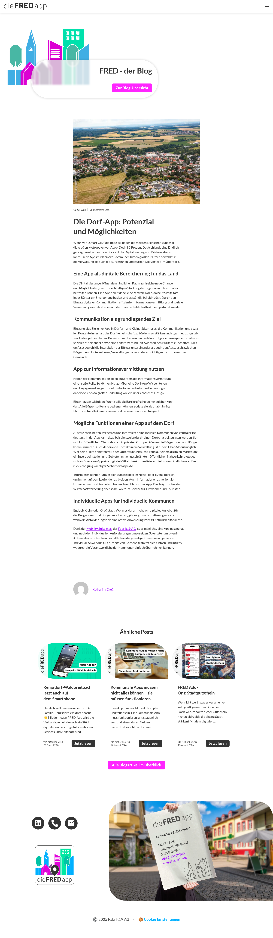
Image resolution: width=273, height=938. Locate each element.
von (100, 210)
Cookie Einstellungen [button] (162, 919)
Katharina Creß (103, 589)
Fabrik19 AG (127, 528)
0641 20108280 (173, 856)
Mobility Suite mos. (99, 528)
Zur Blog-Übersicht (132, 88)
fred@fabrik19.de (175, 861)
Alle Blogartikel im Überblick (136, 765)
